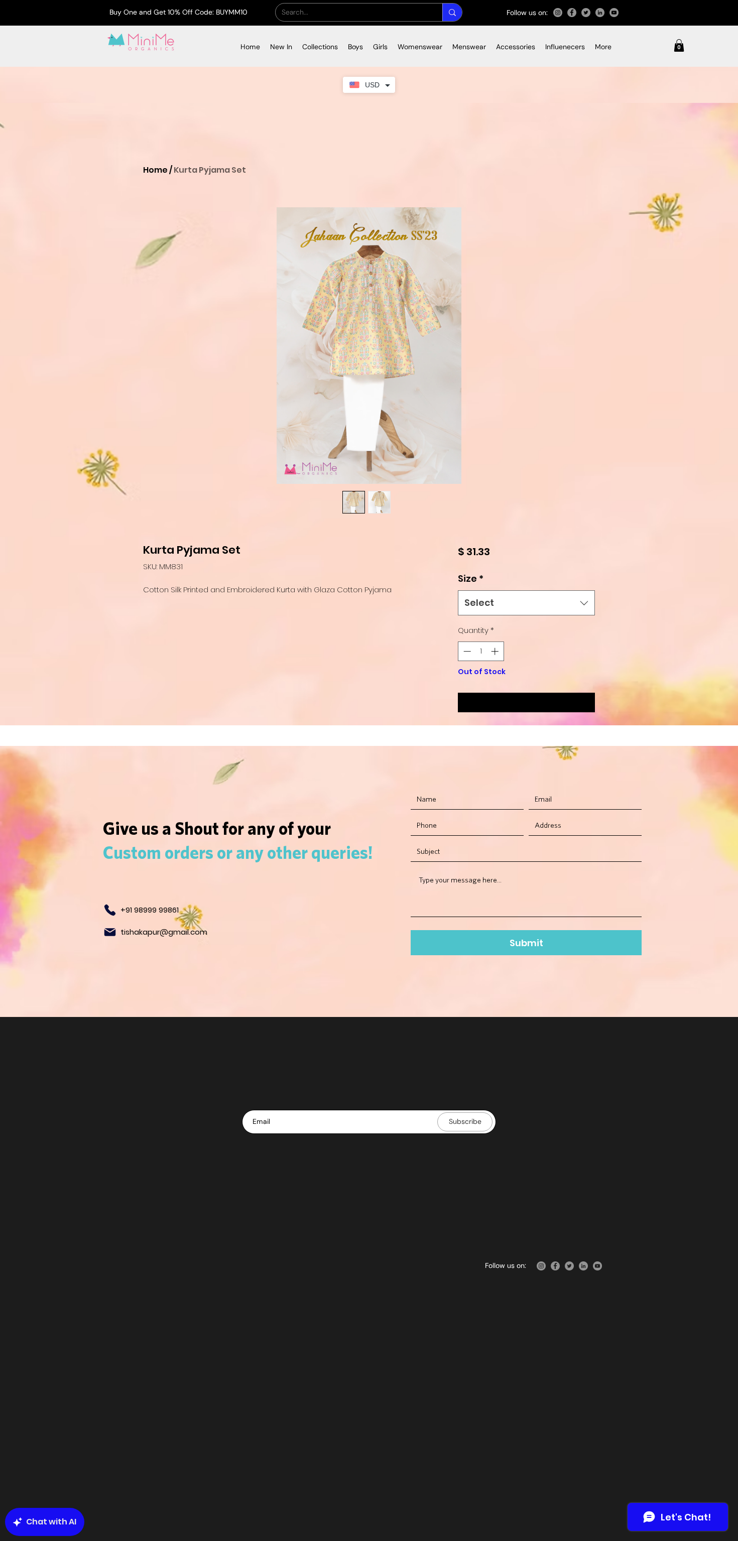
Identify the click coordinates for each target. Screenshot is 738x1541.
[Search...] (452, 12)
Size (470, 578)
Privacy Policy (423, 1290)
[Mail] (109, 932)
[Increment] (496, 651)
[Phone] (109, 910)
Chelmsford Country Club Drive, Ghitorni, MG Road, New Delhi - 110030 (551, 1196)
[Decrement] (466, 651)
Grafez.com (513, 1440)
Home (155, 170)
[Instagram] (557, 12)
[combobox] (526, 602)
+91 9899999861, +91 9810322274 (539, 1244)
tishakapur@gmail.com (163, 932)
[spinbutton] (480, 651)
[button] (320, 46)
